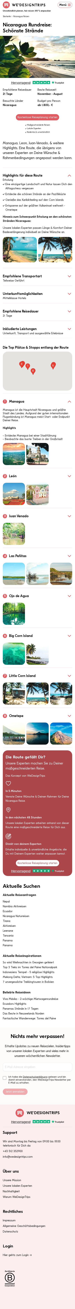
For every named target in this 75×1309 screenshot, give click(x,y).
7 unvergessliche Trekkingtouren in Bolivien (28, 981)
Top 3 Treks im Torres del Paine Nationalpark (30, 967)
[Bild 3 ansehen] (61, 574)
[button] (27, 366)
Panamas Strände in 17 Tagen (20, 1008)
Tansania (8, 935)
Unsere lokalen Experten (17, 1185)
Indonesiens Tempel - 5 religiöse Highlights (28, 972)
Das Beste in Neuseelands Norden (23, 1013)
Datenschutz (10, 1231)
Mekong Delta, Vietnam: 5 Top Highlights (28, 977)
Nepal (6, 901)
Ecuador (8, 911)
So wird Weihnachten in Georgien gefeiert (28, 962)
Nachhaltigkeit (11, 1191)
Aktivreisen (9, 925)
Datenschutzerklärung (35, 1076)
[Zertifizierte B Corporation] (37, 1279)
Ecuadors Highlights (14, 1003)
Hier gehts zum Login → (17, 1255)
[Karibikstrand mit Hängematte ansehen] (20, 249)
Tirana (6, 921)
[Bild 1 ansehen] (14, 454)
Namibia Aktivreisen (14, 906)
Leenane (8, 930)
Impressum (9, 1220)
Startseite (7, 16)
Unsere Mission (12, 1180)
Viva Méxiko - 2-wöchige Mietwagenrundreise (30, 999)
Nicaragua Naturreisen (16, 916)
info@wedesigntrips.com (18, 1156)
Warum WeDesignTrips (16, 1197)
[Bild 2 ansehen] (37, 454)
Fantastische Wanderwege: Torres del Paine (29, 1018)
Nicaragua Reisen (21, 16)
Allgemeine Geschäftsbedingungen (24, 1226)
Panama (8, 940)
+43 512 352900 (13, 1151)
